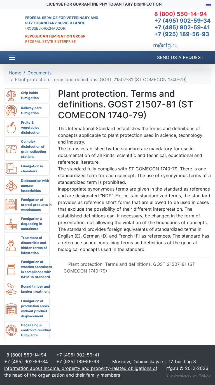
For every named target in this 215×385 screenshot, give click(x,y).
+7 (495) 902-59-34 (182, 20)
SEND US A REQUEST (180, 57)
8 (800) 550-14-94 (180, 14)
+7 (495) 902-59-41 (182, 27)
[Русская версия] (208, 4)
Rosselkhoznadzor (46, 28)
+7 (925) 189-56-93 (181, 34)
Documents (39, 73)
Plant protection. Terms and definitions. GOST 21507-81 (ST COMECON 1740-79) (129, 267)
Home (15, 73)
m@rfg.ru (165, 45)
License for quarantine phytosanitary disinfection (104, 4)
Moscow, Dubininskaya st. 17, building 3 (153, 361)
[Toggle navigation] (12, 57)
